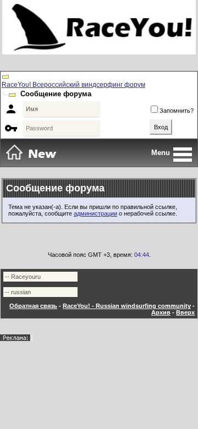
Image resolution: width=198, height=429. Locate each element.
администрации (95, 213)
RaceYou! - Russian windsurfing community (127, 305)
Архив (160, 312)
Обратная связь (33, 305)
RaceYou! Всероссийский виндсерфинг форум (73, 85)
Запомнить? (177, 110)
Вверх (185, 312)
